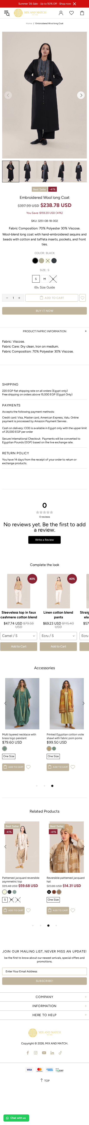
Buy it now (44, 310)
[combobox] (18, 636)
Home (29, 23)
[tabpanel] (22, 729)
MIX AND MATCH (30, 13)
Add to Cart (18, 646)
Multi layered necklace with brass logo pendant (19, 736)
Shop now (65, 3)
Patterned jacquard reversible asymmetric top (20, 879)
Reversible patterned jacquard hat (66, 879)
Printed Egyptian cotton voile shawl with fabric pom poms (65, 736)
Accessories (44, 668)
